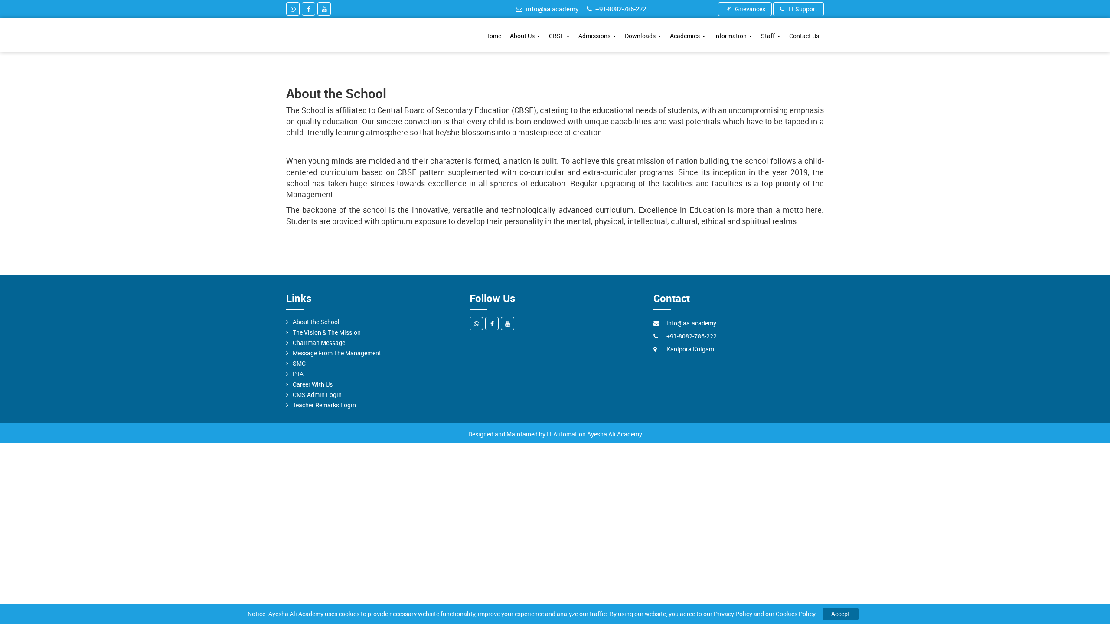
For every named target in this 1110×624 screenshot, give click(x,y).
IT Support (803, 9)
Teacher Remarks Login (324, 405)
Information (731, 36)
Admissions (595, 36)
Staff (768, 36)
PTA (298, 374)
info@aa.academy (552, 8)
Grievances (750, 9)
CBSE (557, 36)
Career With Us (313, 384)
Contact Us (804, 36)
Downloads (641, 36)
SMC (299, 363)
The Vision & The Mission (327, 332)
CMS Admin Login (317, 394)
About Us (523, 36)
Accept (840, 614)
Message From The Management (337, 353)
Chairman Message (319, 342)
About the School (316, 322)
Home (493, 36)
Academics (685, 36)
